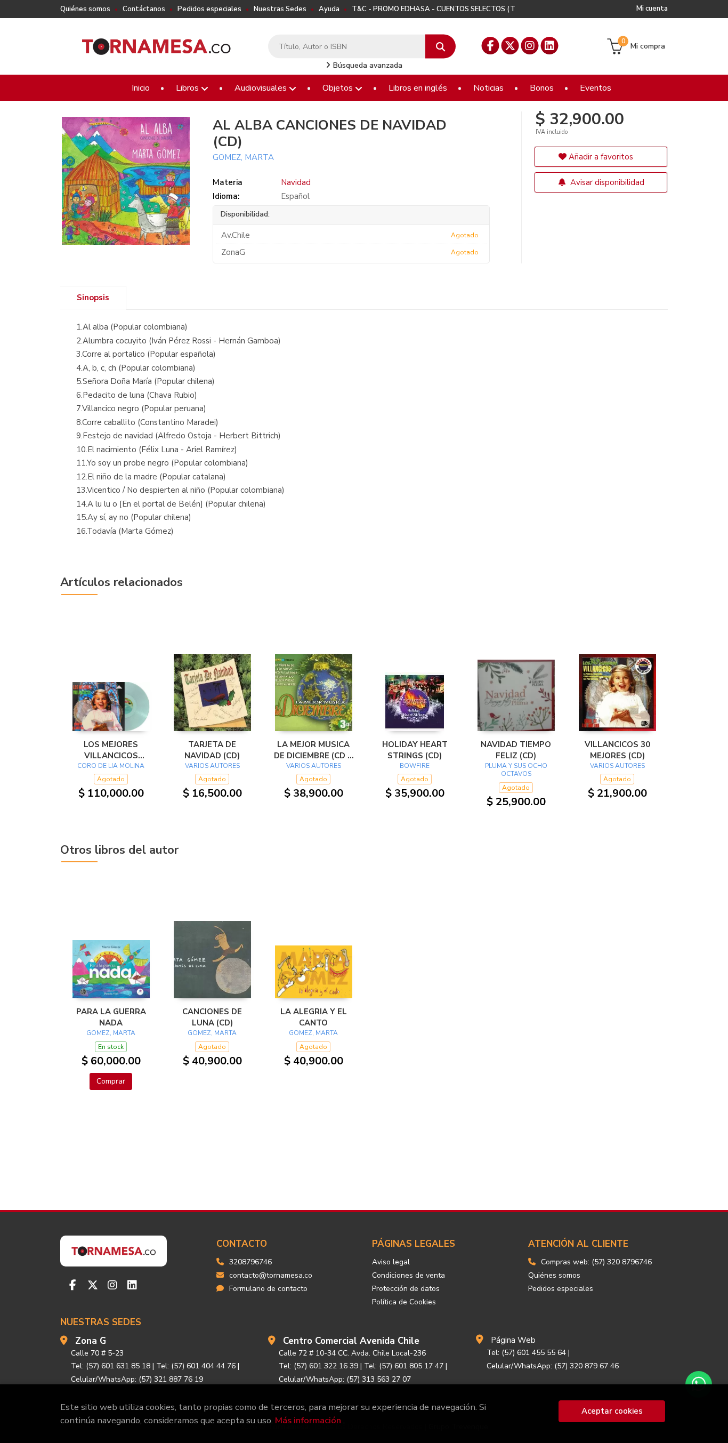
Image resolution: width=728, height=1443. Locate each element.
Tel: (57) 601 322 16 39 (318, 1366)
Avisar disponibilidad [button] (606, 182)
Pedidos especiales (209, 9)
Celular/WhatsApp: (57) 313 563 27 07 (345, 1379)
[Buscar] (440, 47)
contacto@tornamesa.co (270, 1275)
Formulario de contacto (268, 1289)
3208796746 (250, 1262)
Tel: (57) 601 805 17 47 (403, 1366)
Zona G (90, 1341)
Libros (188, 88)
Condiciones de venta (408, 1275)
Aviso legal (391, 1262)
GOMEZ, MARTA (243, 157)
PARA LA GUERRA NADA (111, 1017)
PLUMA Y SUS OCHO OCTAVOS (516, 770)
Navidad (296, 182)
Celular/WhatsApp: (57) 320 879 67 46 (553, 1366)
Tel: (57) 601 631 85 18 (110, 1366)
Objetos (338, 88)
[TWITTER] (510, 45)
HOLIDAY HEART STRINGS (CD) (415, 749)
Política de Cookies (404, 1302)
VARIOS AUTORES (212, 765)
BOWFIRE (415, 765)
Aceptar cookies (612, 1411)
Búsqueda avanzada (366, 65)
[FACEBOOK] (490, 45)
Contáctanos (144, 9)
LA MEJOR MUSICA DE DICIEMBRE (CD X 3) (313, 749)
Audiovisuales (261, 88)
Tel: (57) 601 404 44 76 (196, 1366)
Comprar (110, 1081)
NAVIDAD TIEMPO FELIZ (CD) (516, 749)
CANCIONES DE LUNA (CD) (212, 1017)
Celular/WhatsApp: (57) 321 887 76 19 (137, 1379)
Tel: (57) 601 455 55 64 (526, 1353)
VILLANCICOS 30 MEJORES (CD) (617, 749)
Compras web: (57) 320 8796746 (596, 1262)
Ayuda (329, 9)
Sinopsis (93, 297)
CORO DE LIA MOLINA (110, 765)
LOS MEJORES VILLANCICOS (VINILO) (111, 749)
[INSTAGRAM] (530, 45)
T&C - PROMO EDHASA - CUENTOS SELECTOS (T (433, 9)
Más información (308, 1420)
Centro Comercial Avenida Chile (351, 1341)
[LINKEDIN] (550, 45)
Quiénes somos (85, 9)
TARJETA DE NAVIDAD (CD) (212, 749)
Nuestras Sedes (280, 9)
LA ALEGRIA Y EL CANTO (313, 1017)
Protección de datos (406, 1289)
